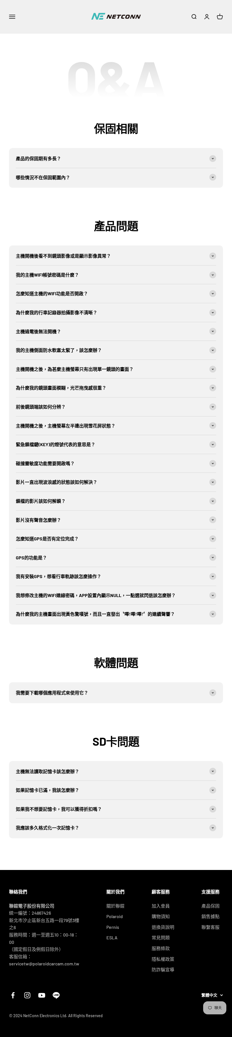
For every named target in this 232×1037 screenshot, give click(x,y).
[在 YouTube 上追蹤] (42, 995)
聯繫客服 (210, 927)
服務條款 (161, 948)
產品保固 (210, 905)
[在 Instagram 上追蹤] (27, 995)
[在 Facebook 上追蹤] (13, 995)
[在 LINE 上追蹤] (56, 995)
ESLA (111, 937)
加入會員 (161, 905)
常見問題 (161, 937)
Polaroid (114, 916)
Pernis (112, 927)
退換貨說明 (163, 927)
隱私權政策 (163, 959)
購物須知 (161, 916)
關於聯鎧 (115, 905)
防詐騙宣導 (163, 969)
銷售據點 (210, 916)
